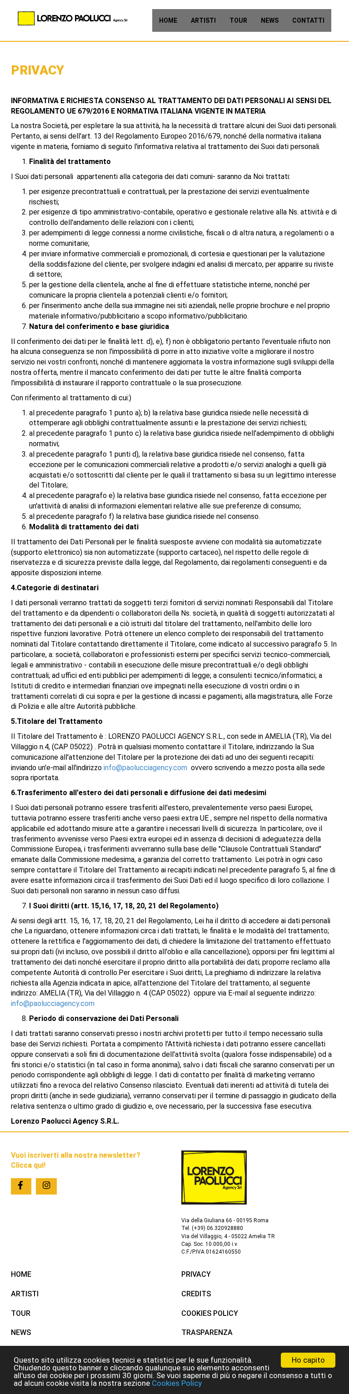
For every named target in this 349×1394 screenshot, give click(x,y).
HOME (21, 1274)
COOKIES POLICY (209, 1313)
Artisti (203, 20)
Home (168, 20)
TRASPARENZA (207, 1332)
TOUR (20, 1313)
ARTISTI (25, 1293)
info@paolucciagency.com (145, 767)
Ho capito (308, 1359)
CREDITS (196, 1293)
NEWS (21, 1332)
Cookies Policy (177, 1383)
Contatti (308, 20)
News (270, 20)
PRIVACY (196, 1274)
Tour (238, 20)
